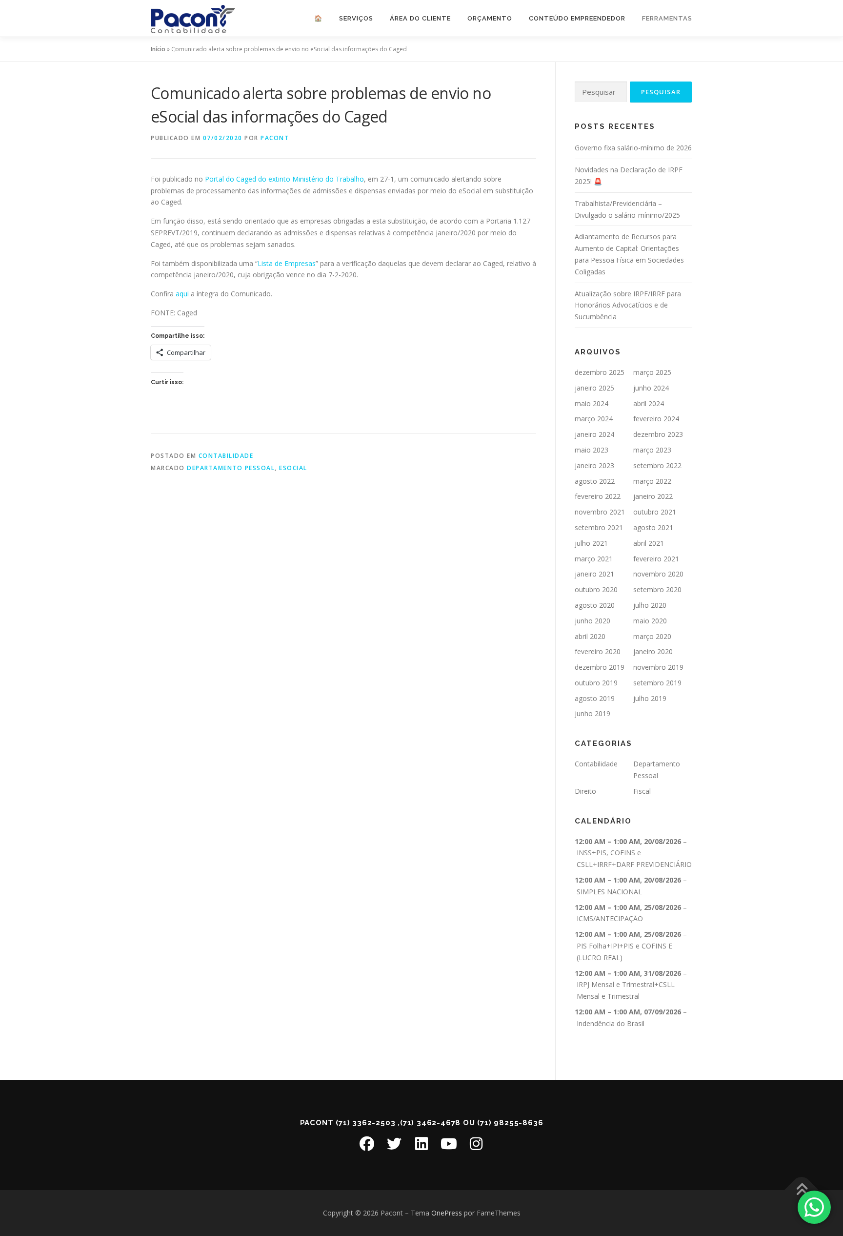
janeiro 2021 (594, 573)
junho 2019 (592, 713)
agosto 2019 (595, 698)
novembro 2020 (658, 573)
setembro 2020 (657, 589)
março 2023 (652, 449)
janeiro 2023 (594, 465)
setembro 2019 (657, 682)
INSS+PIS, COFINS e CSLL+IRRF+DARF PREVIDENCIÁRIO (634, 858)
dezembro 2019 (599, 667)
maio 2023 (591, 449)
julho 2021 (591, 543)
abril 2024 (648, 403)
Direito (585, 791)
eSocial (293, 468)
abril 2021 (648, 543)
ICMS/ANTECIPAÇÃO (610, 918)
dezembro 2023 (658, 434)
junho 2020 (592, 620)
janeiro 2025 (594, 387)
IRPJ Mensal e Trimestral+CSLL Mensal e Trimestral (626, 990)
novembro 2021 (600, 511)
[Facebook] (367, 1143)
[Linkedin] (421, 1143)
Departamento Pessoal (231, 468)
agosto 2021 (653, 527)
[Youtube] (449, 1143)
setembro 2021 (599, 527)
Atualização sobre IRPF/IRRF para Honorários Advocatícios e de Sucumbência (628, 305)
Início (158, 49)
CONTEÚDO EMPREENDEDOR (577, 18)
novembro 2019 (658, 667)
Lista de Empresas (287, 263)
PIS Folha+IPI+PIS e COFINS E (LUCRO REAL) (624, 951)
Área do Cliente (420, 18)
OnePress (446, 1212)
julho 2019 (649, 698)
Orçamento (489, 18)
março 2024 (594, 418)
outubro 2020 (596, 589)
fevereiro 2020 (598, 651)
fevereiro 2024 (656, 418)
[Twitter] (394, 1143)
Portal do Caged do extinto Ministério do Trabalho (284, 179)
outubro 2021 (654, 511)
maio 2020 (650, 620)
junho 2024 (651, 387)
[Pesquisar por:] (601, 92)
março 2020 (652, 636)
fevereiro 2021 (656, 558)
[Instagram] (476, 1143)
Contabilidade (226, 456)
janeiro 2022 (653, 496)
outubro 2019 (596, 682)
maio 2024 (591, 403)
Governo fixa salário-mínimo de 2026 (633, 147)
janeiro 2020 (653, 651)
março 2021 (594, 558)
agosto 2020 (595, 605)
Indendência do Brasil (610, 1023)
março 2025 (652, 372)
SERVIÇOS (356, 18)
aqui (182, 293)
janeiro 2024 (594, 434)
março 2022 (652, 481)
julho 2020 (649, 605)
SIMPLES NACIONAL (609, 891)
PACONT (275, 138)
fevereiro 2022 (598, 496)
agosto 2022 (595, 481)
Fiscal (642, 791)
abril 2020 (590, 636)
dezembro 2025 (599, 372)
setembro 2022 (657, 465)
